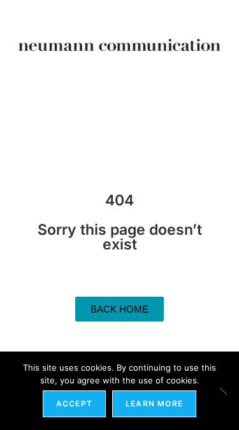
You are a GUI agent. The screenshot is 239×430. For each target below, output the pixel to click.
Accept (74, 403)
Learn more (154, 403)
